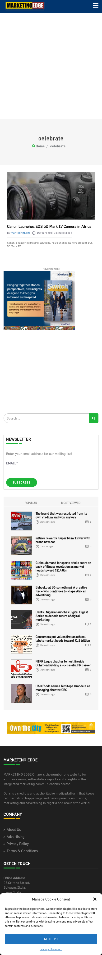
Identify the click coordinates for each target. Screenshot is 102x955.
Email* (12, 463)
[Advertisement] (51, 65)
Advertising (15, 837)
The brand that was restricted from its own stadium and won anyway (61, 515)
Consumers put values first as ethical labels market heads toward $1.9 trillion (63, 638)
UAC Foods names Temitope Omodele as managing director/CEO (63, 688)
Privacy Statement (51, 949)
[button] (95, 899)
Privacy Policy (18, 844)
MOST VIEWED (70, 502)
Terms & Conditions (22, 851)
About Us (14, 829)
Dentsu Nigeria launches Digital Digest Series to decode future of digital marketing (62, 615)
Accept (51, 939)
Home (40, 146)
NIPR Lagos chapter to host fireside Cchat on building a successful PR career (63, 663)
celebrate (58, 146)
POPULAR (31, 502)
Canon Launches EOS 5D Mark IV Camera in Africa (49, 226)
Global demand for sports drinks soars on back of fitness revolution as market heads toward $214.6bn (63, 566)
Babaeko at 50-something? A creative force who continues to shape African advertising (61, 591)
